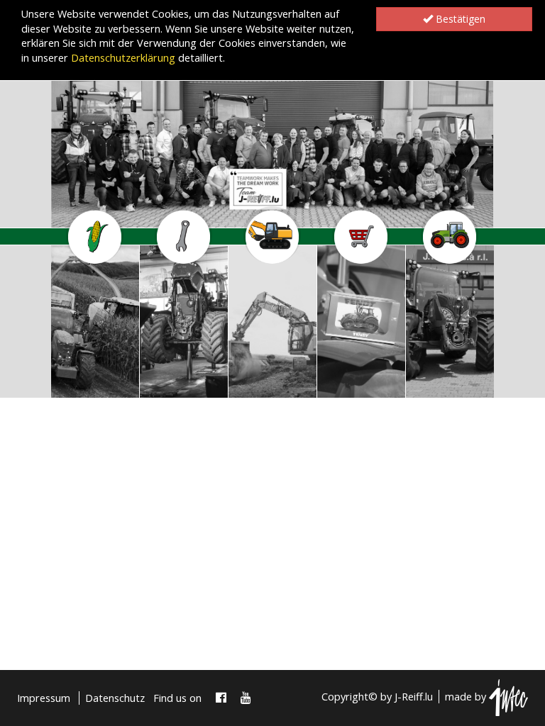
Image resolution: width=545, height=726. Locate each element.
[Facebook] (221, 698)
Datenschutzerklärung (123, 58)
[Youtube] (246, 698)
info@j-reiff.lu (85, 385)
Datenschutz (115, 698)
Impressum (43, 698)
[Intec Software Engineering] (508, 696)
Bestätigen (459, 19)
